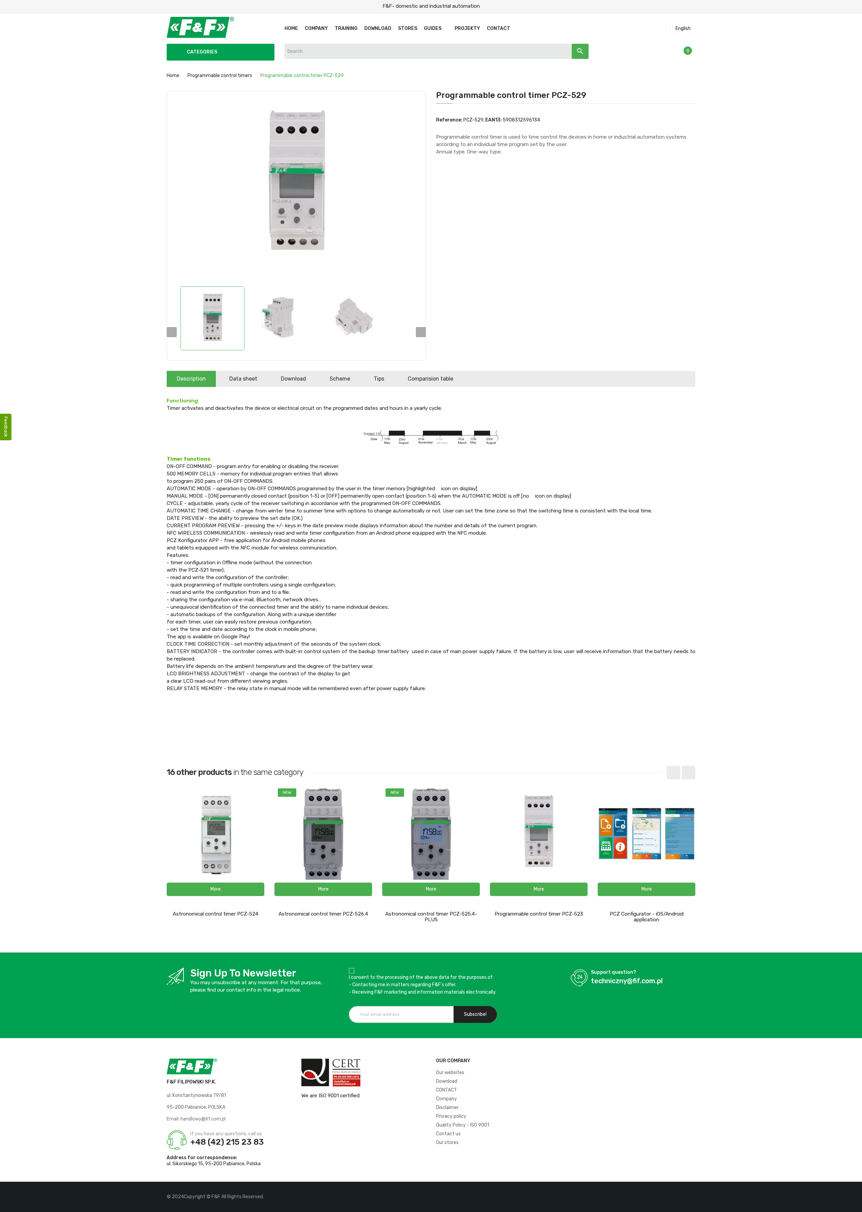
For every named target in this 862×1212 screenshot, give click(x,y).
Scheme (340, 379)
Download (293, 379)
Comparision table (430, 379)
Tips (379, 379)
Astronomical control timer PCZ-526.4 (323, 914)
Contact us (448, 1134)
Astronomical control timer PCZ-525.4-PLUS (431, 917)
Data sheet (243, 379)
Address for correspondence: (202, 1158)
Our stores (447, 1142)
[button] (215, 889)
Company (446, 1099)
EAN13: (493, 120)
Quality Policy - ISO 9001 (462, 1125)
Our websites (450, 1072)
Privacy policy (451, 1116)
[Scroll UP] (853, 1203)
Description (191, 379)
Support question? (613, 972)
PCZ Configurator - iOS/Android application (647, 917)
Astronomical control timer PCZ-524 (215, 914)
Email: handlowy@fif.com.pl (196, 1119)
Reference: (449, 120)
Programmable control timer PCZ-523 (539, 914)
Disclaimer (447, 1107)
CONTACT (446, 1090)
